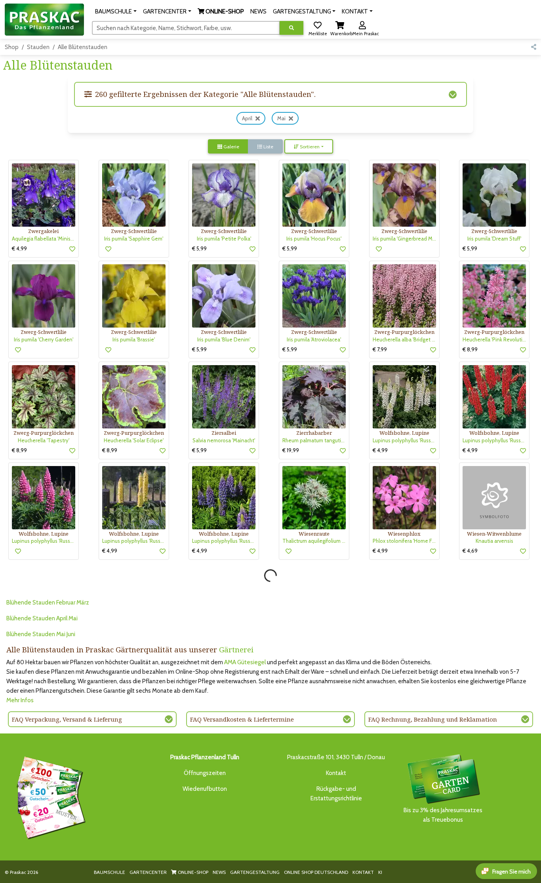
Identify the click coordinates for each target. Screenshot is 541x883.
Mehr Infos (20, 700)
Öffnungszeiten (205, 773)
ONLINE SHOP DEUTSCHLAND (316, 872)
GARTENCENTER (148, 872)
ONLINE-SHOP (192, 872)
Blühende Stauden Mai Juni (40, 634)
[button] (116, 11)
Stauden (38, 47)
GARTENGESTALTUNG (255, 872)
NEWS (219, 872)
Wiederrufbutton (205, 788)
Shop (12, 47)
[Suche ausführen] (291, 28)
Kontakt (336, 773)
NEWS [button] (258, 11)
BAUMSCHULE (109, 872)
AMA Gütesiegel (245, 662)
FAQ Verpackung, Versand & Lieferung (67, 719)
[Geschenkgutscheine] (49, 796)
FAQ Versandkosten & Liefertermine (242, 719)
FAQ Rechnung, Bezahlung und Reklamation (432, 719)
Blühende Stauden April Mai (42, 618)
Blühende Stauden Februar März (47, 602)
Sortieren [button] (309, 147)
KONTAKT (363, 872)
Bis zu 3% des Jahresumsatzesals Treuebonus (443, 815)
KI (380, 872)
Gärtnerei (236, 649)
